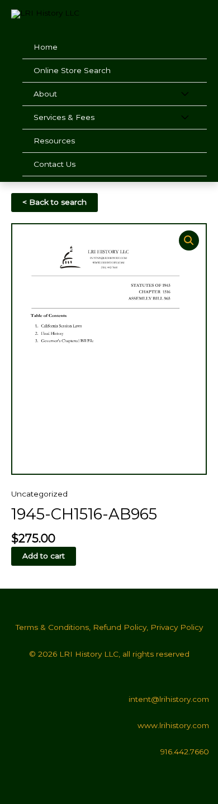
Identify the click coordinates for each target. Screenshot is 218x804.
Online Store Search (72, 70)
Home (46, 46)
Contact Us (54, 164)
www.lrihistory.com (173, 725)
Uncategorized (39, 493)
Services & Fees (64, 117)
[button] (189, 240)
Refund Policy (119, 627)
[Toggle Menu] (185, 94)
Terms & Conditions (52, 627)
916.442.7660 (184, 751)
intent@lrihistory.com (169, 699)
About (45, 93)
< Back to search (54, 202)
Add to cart (43, 555)
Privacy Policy (176, 627)
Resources (54, 140)
